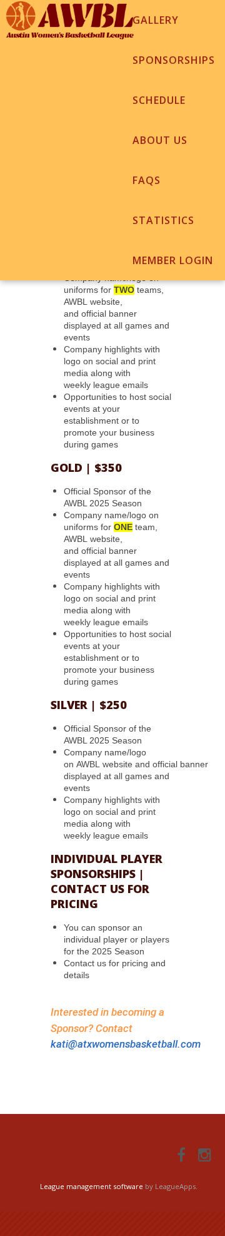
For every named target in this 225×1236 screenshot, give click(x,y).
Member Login (172, 260)
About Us (160, 140)
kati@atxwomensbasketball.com (126, 1044)
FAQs (146, 180)
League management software (91, 1186)
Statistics (163, 220)
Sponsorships (173, 60)
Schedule (159, 100)
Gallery (155, 20)
